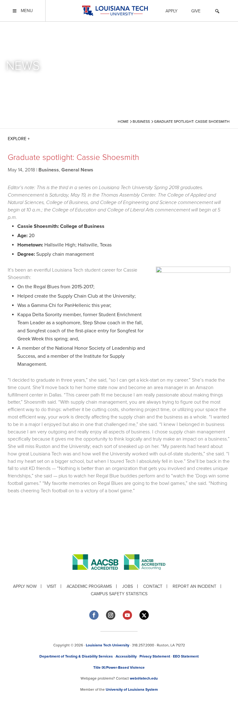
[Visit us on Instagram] (110, 615)
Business (48, 170)
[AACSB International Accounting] (144, 574)
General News (77, 170)
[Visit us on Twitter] (144, 615)
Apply (171, 11)
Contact (152, 586)
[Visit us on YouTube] (127, 615)
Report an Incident (194, 586)
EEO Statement (186, 656)
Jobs (127, 586)
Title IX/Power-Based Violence (119, 667)
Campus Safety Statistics (119, 593)
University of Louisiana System (132, 689)
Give (196, 11)
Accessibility (126, 656)
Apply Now (25, 586)
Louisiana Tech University (107, 645)
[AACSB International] (98, 574)
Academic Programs (89, 586)
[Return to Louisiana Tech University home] (115, 10)
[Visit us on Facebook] (93, 615)
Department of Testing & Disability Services (76, 656)
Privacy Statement (154, 656)
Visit (51, 586)
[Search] (217, 12)
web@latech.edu (144, 678)
